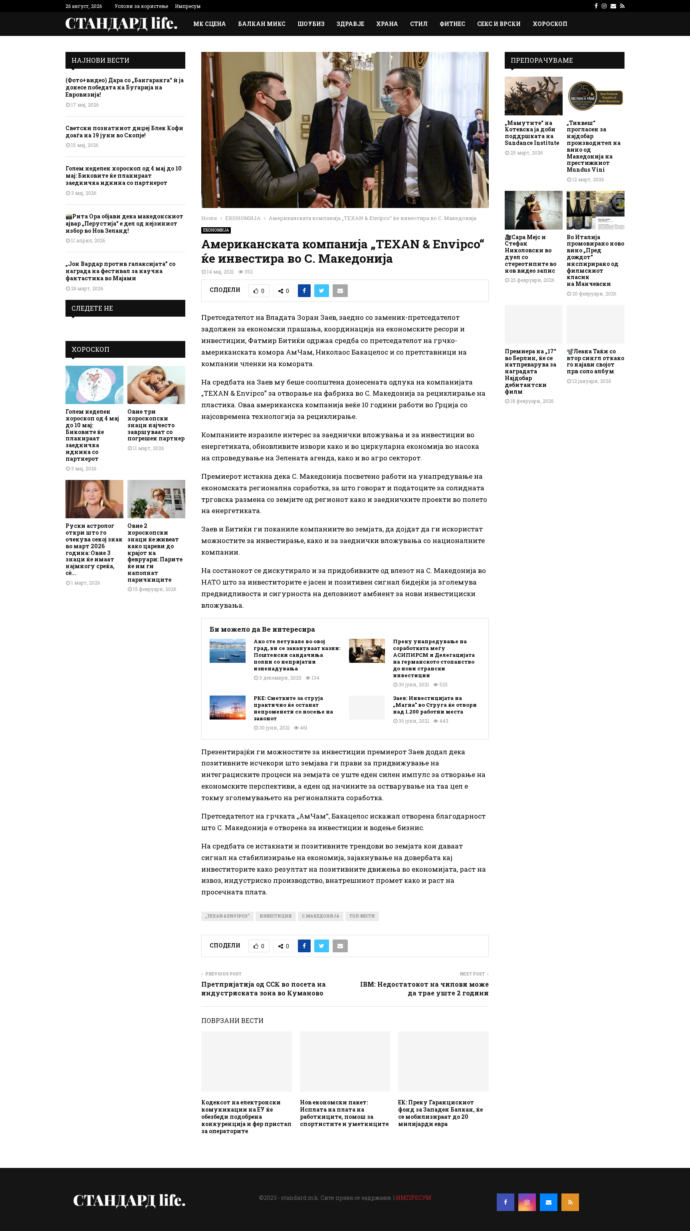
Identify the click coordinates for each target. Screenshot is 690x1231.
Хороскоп (550, 24)
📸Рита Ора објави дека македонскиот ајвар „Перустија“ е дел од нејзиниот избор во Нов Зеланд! (124, 223)
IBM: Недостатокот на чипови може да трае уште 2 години (424, 988)
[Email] (548, 1202)
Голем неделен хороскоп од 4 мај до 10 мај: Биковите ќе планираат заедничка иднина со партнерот (123, 175)
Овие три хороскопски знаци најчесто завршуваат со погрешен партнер (155, 425)
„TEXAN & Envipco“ (227, 916)
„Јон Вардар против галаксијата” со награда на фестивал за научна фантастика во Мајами (120, 271)
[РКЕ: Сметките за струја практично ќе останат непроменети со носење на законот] (228, 708)
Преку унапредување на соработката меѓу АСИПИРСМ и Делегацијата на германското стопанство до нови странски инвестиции (434, 658)
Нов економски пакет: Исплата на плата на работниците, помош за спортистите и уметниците (344, 1113)
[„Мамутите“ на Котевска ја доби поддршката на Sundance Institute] (534, 96)
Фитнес (452, 24)
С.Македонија (320, 916)
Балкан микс (262, 24)
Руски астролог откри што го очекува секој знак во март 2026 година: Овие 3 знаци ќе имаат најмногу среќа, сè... (94, 549)
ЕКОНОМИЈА (216, 230)
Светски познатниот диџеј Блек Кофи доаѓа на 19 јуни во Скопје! (124, 131)
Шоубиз (311, 24)
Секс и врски (499, 24)
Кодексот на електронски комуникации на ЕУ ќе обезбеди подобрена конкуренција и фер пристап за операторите (246, 1116)
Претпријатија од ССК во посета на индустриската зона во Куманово (263, 988)
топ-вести (362, 916)
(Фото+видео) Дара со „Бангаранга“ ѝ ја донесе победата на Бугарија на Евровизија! (124, 87)
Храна (387, 24)
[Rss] (570, 1202)
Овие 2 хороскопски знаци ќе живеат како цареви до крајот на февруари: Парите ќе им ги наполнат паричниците (154, 552)
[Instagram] (527, 1202)
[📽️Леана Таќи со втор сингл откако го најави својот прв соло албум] (596, 324)
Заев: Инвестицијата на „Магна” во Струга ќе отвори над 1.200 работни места (435, 705)
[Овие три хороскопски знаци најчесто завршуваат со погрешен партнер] (156, 385)
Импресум (187, 6)
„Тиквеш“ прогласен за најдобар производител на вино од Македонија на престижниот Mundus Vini (594, 146)
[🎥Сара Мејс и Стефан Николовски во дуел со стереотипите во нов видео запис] (534, 210)
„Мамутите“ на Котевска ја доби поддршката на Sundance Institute (532, 133)
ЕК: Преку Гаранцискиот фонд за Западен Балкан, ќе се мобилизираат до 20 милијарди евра (440, 1113)
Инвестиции (276, 916)
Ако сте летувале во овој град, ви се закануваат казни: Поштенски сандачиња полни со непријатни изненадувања (297, 655)
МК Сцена (209, 24)
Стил (419, 24)
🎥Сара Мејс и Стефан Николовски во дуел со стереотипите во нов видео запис (530, 253)
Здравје (350, 24)
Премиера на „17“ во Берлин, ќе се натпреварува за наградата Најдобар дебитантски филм (530, 371)
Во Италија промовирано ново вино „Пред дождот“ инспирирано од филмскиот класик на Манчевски (595, 260)
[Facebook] (505, 1202)
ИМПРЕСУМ (413, 1197)
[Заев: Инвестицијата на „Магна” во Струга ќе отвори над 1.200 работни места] (367, 708)
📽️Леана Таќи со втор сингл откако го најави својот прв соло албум (595, 361)
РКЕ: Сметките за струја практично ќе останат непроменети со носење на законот (293, 708)
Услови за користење (141, 6)
